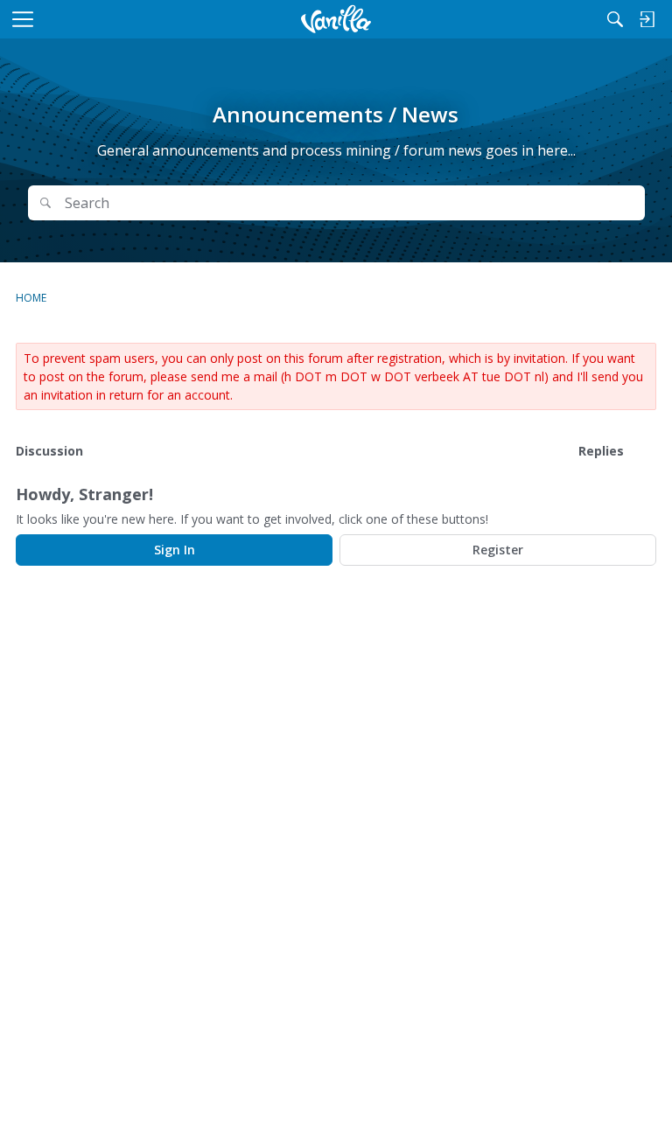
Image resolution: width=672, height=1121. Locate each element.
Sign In (174, 549)
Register (497, 549)
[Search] (615, 19)
